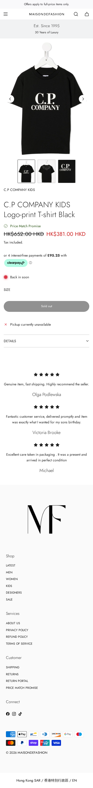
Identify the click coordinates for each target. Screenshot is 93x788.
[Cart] (86, 14)
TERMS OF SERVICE (19, 643)
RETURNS (12, 674)
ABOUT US (13, 623)
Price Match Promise (25, 226)
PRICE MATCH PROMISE (22, 688)
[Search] (75, 14)
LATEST (10, 565)
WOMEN (12, 579)
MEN (9, 572)
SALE (9, 599)
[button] (10, 99)
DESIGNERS (14, 592)
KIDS (9, 586)
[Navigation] (5, 14)
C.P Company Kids (19, 189)
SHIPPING (12, 667)
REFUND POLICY (17, 637)
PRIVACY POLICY (17, 630)
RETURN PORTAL (17, 681)
